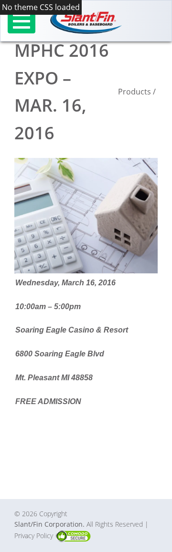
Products (134, 91)
